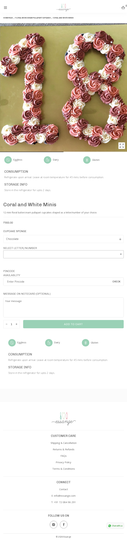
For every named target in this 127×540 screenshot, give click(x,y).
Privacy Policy (63, 462)
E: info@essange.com (63, 495)
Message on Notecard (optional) (27, 293)
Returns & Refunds (63, 449)
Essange (67, 536)
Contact (63, 489)
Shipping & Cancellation (64, 442)
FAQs (64, 455)
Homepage (8, 18)
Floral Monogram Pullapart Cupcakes (33, 18)
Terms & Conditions (63, 468)
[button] (5, 7)
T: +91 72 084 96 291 (63, 502)
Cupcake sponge (14, 231)
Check (116, 281)
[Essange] (63, 7)
